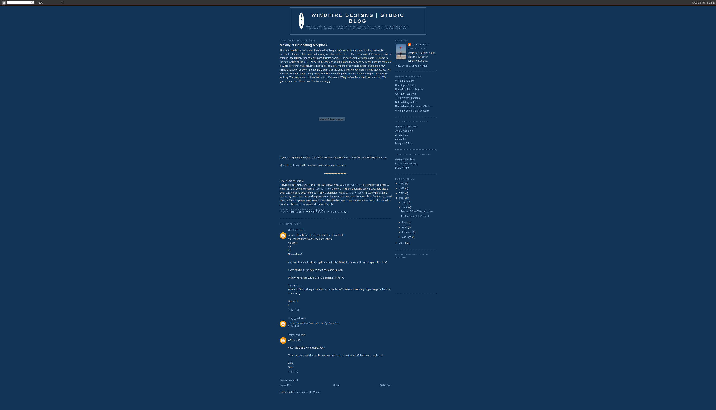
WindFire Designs (404, 80)
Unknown (293, 230)
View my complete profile (411, 66)
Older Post (386, 385)
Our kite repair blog (405, 93)
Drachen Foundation (406, 163)
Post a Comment (289, 380)
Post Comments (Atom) (307, 392)
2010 (402, 198)
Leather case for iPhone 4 (415, 216)
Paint (309, 212)
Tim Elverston (420, 45)
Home (336, 385)
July (404, 202)
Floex (296, 165)
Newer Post (286, 385)
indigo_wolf (294, 318)
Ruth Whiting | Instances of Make (413, 106)
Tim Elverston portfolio (407, 97)
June (405, 207)
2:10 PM (293, 326)
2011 (402, 193)
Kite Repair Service (405, 85)
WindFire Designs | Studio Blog (358, 18)
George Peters (323, 188)
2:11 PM (293, 372)
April (405, 227)
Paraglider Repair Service (409, 89)
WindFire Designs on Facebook (412, 110)
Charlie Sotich (356, 192)
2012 (402, 188)
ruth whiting (321, 212)
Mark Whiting (402, 167)
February (407, 232)
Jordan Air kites (351, 184)
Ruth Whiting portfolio (406, 102)
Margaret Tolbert (404, 143)
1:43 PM (293, 309)
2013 (402, 183)
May (405, 222)
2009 (402, 242)
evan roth (400, 139)
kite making (297, 212)
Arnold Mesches (404, 130)
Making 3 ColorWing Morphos (303, 45)
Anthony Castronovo (406, 126)
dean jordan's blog (405, 159)
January (407, 237)
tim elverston (339, 212)
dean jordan (401, 135)
